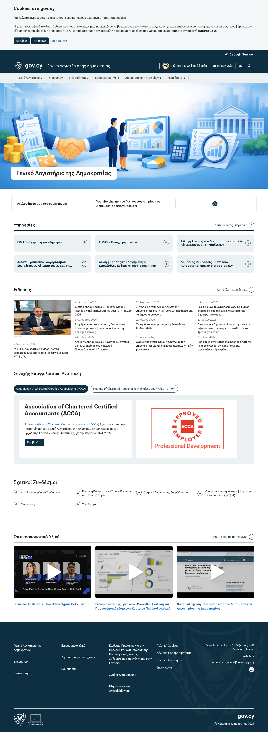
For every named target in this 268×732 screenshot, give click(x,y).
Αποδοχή (22, 41)
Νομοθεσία (175, 78)
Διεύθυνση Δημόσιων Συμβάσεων (40, 492)
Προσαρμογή (58, 41)
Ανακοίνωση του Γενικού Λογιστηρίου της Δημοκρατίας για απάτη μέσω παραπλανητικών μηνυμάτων (164, 345)
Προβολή (35, 442)
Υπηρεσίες (56, 78)
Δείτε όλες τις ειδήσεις (232, 289)
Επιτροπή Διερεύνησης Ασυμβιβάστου (165, 492)
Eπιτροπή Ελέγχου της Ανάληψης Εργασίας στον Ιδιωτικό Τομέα (107, 493)
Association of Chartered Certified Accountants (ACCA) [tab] (51, 388)
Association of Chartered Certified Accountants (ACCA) (64, 424)
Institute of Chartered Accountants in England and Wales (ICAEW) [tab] (134, 388)
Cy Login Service (241, 54)
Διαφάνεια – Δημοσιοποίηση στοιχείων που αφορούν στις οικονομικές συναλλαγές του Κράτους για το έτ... (223, 328)
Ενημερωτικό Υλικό (107, 78)
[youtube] (214, 203)
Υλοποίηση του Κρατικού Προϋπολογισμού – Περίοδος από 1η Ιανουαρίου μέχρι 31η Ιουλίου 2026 (103, 311)
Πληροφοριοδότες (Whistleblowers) (120, 689)
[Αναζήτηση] (249, 66)
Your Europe (89, 504)
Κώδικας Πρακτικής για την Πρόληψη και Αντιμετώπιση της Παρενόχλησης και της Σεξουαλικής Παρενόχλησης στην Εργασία (130, 654)
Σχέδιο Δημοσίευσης (122, 675)
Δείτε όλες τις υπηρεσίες (230, 225)
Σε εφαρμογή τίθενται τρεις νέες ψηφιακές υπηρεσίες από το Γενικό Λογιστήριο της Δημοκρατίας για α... (223, 311)
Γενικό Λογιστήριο (28, 78)
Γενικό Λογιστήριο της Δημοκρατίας (78, 66)
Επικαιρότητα (77, 78)
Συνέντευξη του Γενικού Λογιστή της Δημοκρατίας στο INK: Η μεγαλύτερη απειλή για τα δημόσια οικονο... (164, 311)
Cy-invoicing (28, 504)
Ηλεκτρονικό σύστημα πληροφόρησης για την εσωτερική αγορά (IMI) (229, 493)
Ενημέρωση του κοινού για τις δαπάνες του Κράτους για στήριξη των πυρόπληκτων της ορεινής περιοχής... (100, 328)
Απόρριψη (40, 41)
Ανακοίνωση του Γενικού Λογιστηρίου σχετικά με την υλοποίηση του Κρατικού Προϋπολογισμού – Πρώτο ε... (102, 345)
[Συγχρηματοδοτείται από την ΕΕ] (36, 719)
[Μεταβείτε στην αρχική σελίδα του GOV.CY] (28, 65)
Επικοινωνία (225, 66)
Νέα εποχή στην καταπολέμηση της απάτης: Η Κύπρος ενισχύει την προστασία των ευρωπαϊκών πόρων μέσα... (224, 345)
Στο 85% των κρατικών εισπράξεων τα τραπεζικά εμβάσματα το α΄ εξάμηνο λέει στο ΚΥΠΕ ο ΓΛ (41, 353)
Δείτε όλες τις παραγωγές (230, 537)
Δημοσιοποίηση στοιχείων (142, 78)
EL (240, 66)
